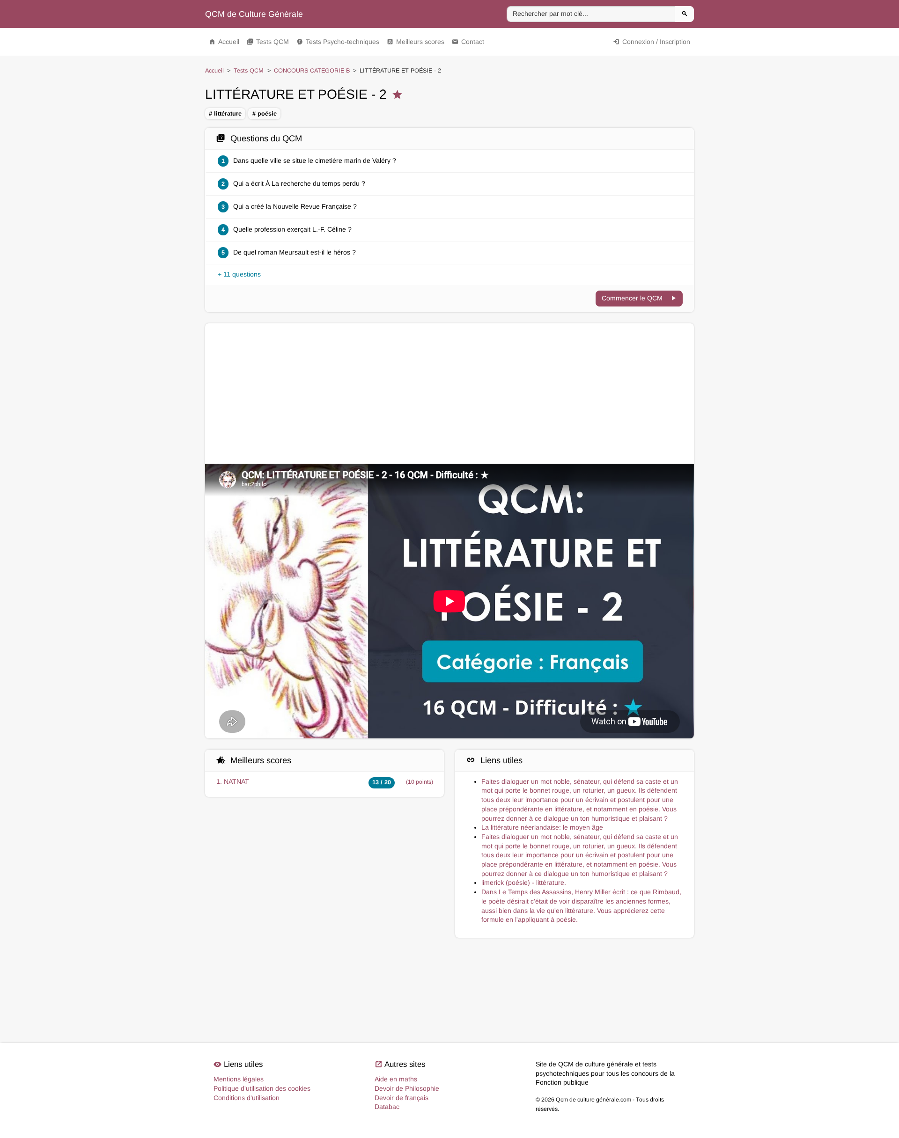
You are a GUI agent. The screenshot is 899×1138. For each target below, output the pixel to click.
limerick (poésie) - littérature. (523, 882)
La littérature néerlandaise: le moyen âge (542, 827)
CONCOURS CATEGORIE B (312, 70)
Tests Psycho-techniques (337, 41)
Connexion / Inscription (651, 41)
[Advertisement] (449, 393)
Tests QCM (268, 41)
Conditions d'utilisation (247, 1098)
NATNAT (236, 781)
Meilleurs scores (415, 41)
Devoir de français (401, 1098)
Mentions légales (239, 1079)
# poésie (264, 113)
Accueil (224, 41)
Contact (468, 41)
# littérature (225, 113)
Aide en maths (396, 1079)
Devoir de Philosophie (407, 1088)
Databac (387, 1106)
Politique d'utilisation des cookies (262, 1088)
